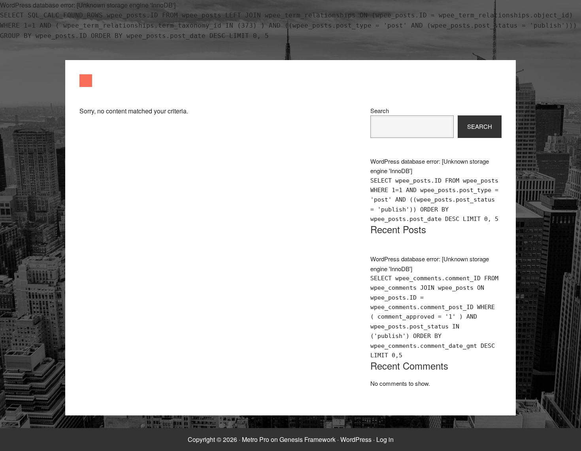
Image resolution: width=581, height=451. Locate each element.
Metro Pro (255, 439)
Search (379, 110)
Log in (385, 439)
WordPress (356, 439)
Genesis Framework (307, 439)
